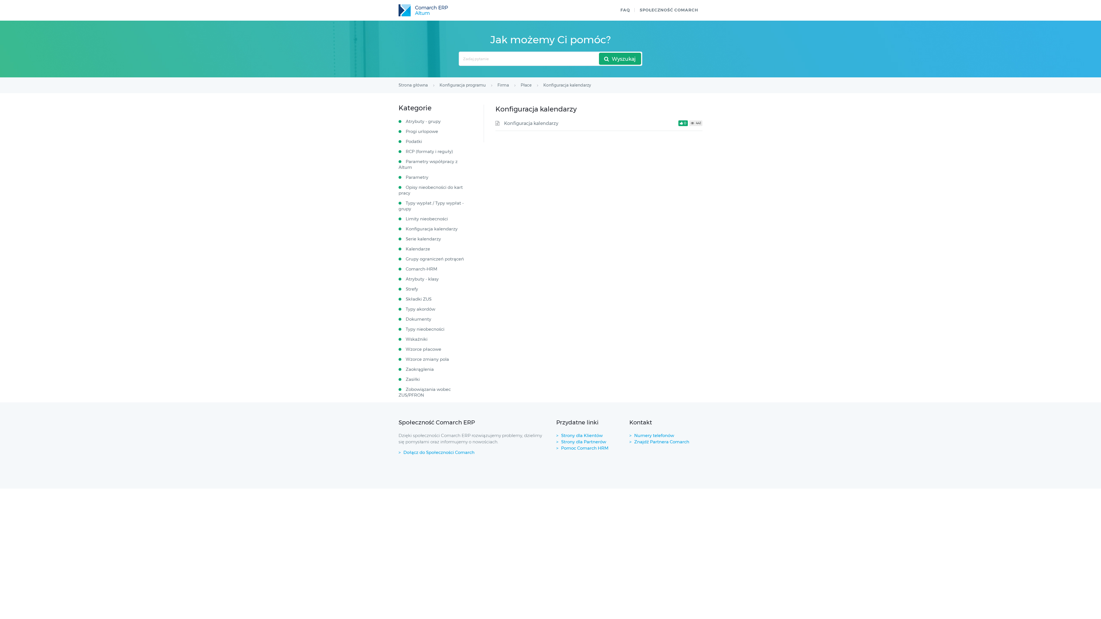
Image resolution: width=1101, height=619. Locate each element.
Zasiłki (413, 379)
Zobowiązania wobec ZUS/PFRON (425, 392)
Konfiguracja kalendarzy (531, 123)
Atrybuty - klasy (422, 279)
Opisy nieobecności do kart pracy (431, 190)
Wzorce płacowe (423, 349)
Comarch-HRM (421, 269)
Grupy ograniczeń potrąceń (435, 259)
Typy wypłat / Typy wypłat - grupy (431, 205)
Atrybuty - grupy (423, 121)
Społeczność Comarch (669, 10)
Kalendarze (418, 249)
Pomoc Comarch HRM (584, 448)
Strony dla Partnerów (583, 441)
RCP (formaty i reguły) (429, 151)
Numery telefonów (654, 435)
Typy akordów (420, 309)
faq (625, 10)
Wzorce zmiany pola (427, 359)
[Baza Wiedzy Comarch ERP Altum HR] (423, 10)
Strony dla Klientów (582, 435)
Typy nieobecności (425, 329)
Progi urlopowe (422, 131)
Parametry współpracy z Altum (428, 164)
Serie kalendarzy (423, 239)
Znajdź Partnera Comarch (661, 441)
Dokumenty (418, 319)
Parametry (417, 177)
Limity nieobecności (427, 219)
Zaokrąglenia (420, 369)
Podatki (414, 141)
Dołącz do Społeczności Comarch (439, 452)
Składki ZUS (419, 299)
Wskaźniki (416, 339)
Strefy (412, 289)
